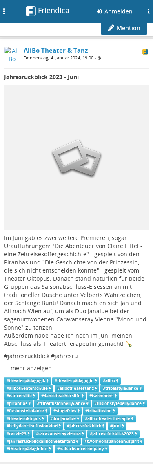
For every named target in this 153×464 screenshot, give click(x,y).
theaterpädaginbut (28, 448)
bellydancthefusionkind (33, 426)
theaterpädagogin (75, 380)
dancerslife (20, 395)
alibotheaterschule (28, 388)
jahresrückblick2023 (113, 433)
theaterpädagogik (27, 380)
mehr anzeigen (31, 368)
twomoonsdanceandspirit (113, 441)
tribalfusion (100, 410)
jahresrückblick (28, 356)
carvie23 (18, 433)
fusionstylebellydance (119, 403)
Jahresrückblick (85, 426)
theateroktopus (25, 418)
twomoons (102, 395)
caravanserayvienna (59, 433)
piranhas (18, 403)
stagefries (66, 410)
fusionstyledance (26, 410)
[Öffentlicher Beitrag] (99, 58)
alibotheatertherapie (108, 418)
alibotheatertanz (77, 388)
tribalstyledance (121, 388)
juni (117, 426)
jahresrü (66, 356)
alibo (110, 380)
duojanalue (64, 418)
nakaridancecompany (82, 448)
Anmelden (118, 11)
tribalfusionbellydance (62, 403)
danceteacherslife (62, 395)
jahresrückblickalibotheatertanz (42, 441)
